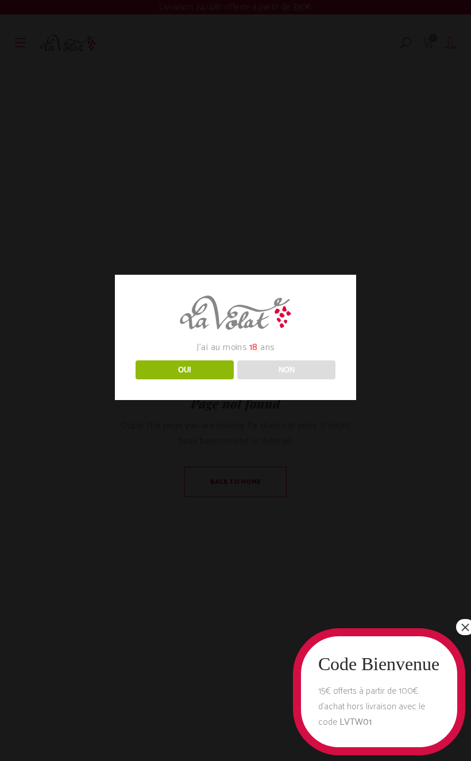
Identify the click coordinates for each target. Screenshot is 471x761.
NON (287, 370)
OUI (184, 370)
